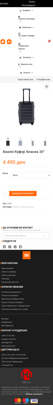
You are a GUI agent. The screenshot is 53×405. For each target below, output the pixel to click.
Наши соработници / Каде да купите (15, 306)
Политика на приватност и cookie (14, 309)
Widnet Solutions (34, 394)
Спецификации (43, 79)
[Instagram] (15, 246)
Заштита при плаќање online (12, 299)
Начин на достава (8, 275)
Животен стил (18, 207)
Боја (5, 173)
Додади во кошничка (23, 193)
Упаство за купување (9, 296)
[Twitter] (4, 246)
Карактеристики (25, 79)
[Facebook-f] (9, 246)
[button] (46, 86)
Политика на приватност (11, 292)
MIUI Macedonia (7, 326)
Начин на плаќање (8, 272)
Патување (29, 207)
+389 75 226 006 (8, 336)
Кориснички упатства (10, 282)
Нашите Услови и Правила (12, 302)
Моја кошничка (7, 268)
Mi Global (4, 319)
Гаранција (5, 279)
